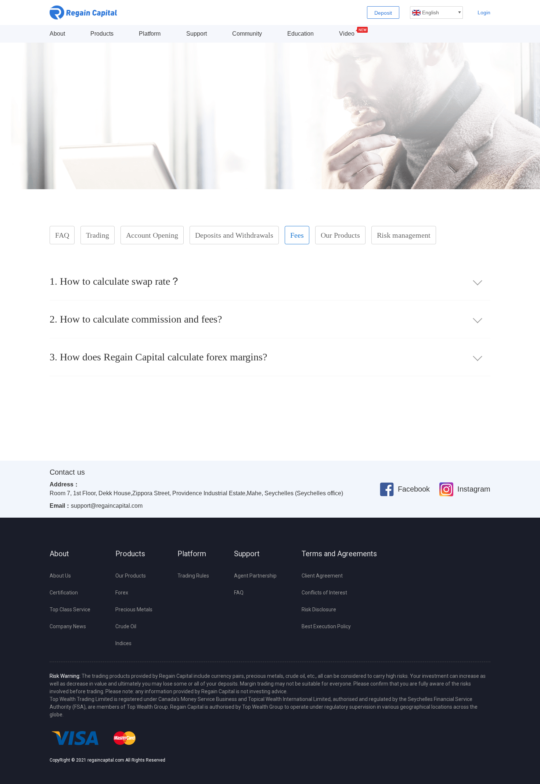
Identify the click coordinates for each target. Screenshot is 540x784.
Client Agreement (322, 576)
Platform (150, 33)
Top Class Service (70, 609)
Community (247, 33)
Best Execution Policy (326, 626)
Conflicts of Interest (324, 593)
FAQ (239, 593)
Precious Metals (133, 609)
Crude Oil (125, 626)
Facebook (414, 489)
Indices (123, 643)
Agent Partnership (255, 576)
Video (346, 33)
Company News (68, 626)
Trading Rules (193, 576)
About (57, 33)
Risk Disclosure (319, 609)
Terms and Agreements (339, 553)
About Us (60, 576)
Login (484, 12)
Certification (64, 593)
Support (196, 33)
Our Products (130, 576)
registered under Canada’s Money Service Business (178, 699)
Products (102, 33)
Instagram (473, 489)
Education (300, 33)
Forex (121, 593)
